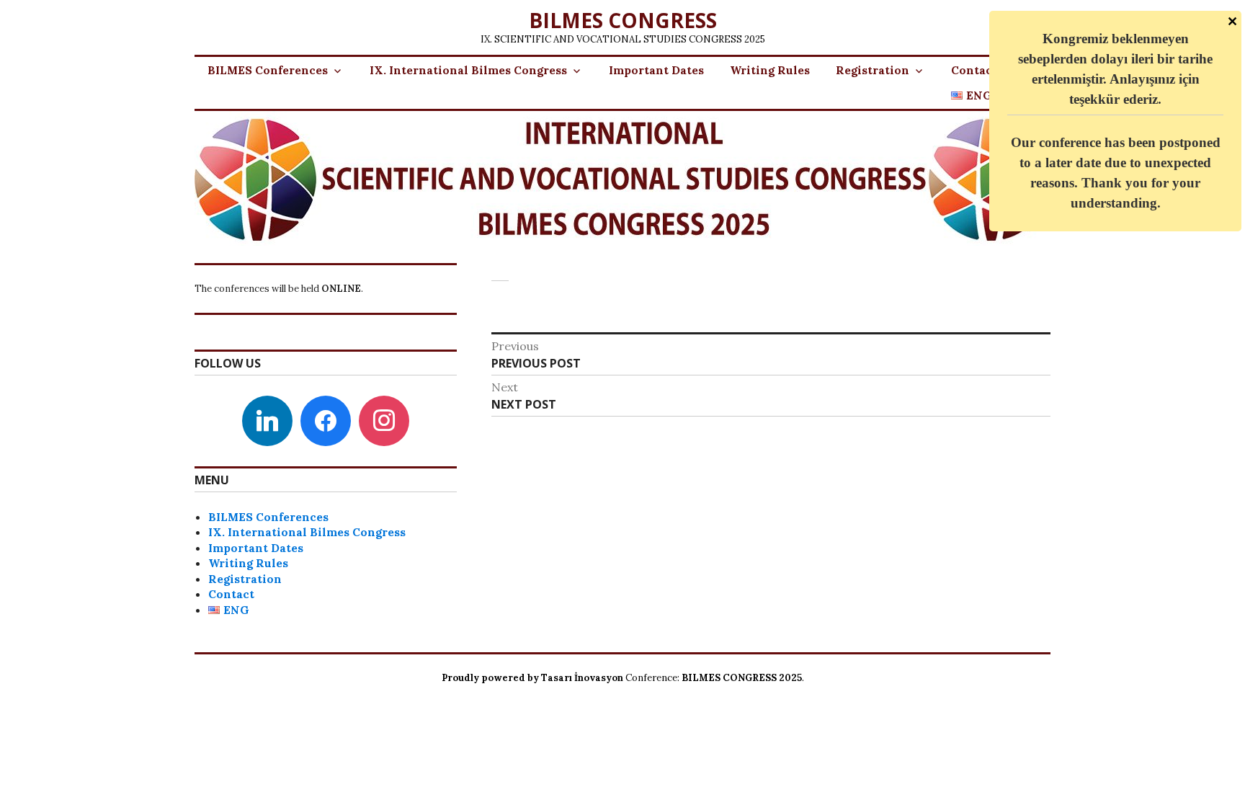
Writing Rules (770, 70)
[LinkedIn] (267, 420)
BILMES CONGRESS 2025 (742, 678)
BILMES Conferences (268, 70)
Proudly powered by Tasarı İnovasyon (532, 678)
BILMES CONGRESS (623, 20)
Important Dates (656, 70)
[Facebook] (325, 420)
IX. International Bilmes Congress (468, 70)
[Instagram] (384, 420)
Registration (872, 70)
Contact (974, 70)
